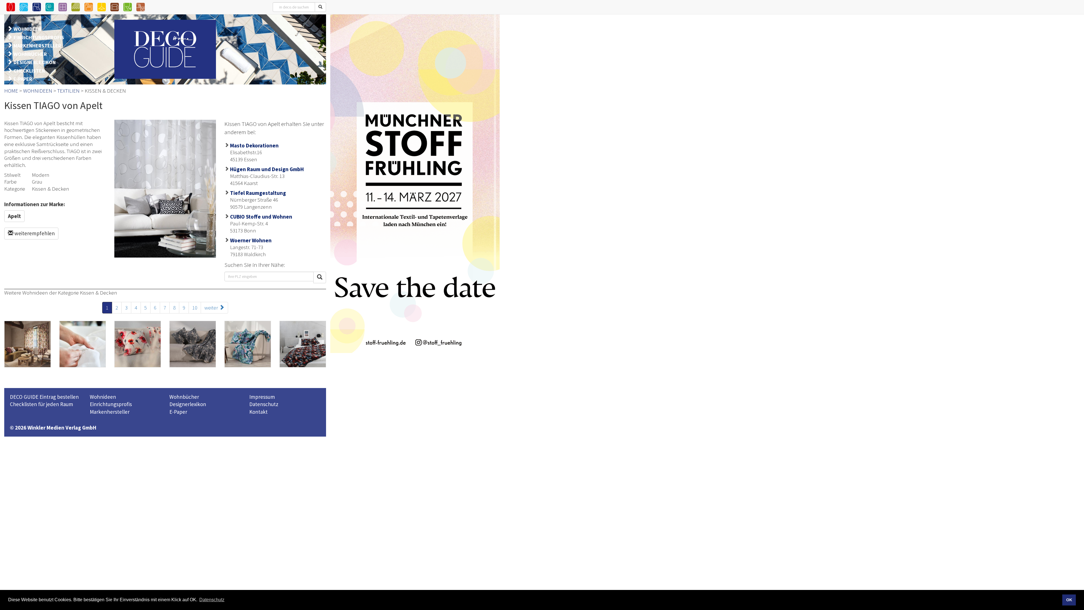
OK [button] (1069, 600)
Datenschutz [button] (211, 599)
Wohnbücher (184, 396)
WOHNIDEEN (27, 29)
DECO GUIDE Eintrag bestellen (44, 396)
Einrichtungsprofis (111, 404)
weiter (211, 307)
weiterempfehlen (34, 233)
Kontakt (258, 411)
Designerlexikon (187, 404)
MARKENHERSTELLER (37, 45)
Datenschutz (263, 404)
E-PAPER (23, 79)
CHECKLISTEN (29, 70)
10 (194, 307)
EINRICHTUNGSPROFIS (39, 37)
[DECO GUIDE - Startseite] (165, 49)
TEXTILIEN (68, 90)
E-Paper (178, 411)
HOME (11, 90)
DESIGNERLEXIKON (35, 62)
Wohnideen (103, 396)
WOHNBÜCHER (30, 54)
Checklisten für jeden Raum (41, 404)
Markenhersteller (110, 411)
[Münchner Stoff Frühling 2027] (415, 183)
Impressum (262, 396)
